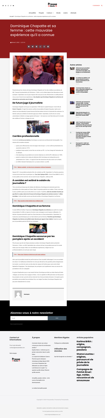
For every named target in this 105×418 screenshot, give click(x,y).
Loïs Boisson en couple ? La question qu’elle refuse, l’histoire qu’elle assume (40, 370)
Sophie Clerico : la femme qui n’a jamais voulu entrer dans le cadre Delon (41, 352)
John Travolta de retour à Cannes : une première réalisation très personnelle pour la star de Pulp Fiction (84, 124)
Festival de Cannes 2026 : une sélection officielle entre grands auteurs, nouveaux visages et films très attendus (83, 135)
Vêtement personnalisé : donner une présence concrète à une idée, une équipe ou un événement (83, 70)
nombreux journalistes (25, 140)
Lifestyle (73, 13)
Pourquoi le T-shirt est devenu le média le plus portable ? (83, 144)
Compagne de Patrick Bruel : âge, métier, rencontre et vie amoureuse (85, 375)
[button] (96, 5)
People (41, 13)
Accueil (12, 16)
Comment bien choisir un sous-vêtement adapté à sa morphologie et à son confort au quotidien (84, 90)
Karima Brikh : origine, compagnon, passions (84, 345)
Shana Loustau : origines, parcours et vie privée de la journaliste (85, 359)
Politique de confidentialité (61, 343)
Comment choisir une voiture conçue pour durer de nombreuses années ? (41, 345)
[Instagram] (8, 5)
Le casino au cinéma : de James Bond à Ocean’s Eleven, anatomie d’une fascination (83, 80)
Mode (58, 13)
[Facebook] (10, 5)
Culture (49, 13)
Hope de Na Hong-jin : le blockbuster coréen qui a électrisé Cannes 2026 (83, 114)
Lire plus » (78, 74)
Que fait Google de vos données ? (63, 356)
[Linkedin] (5, 5)
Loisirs (65, 13)
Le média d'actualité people (39, 388)
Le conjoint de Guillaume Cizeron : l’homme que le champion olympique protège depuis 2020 (41, 359)
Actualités (32, 13)
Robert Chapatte (16, 109)
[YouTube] (13, 5)
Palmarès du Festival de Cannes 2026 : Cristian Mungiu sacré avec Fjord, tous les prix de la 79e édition (83, 104)
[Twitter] (3, 5)
